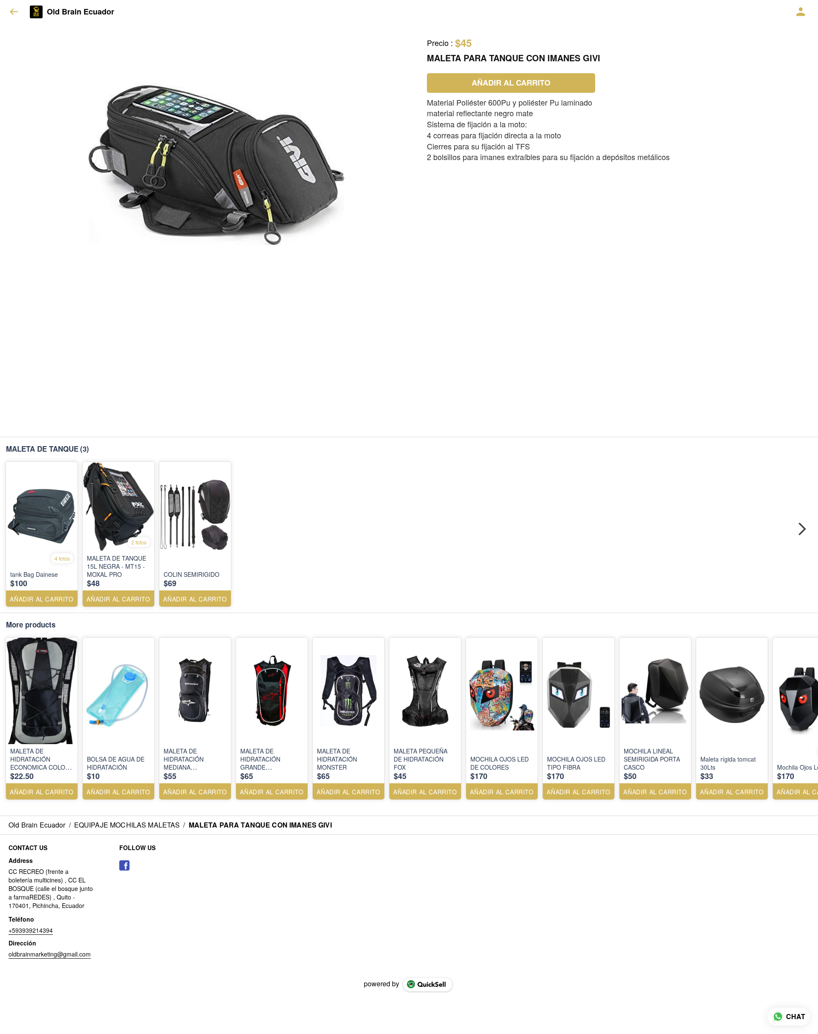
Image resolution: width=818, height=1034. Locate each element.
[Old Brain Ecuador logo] (36, 12)
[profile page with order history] (800, 11)
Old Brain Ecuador (80, 12)
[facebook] (124, 865)
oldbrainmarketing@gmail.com (50, 954)
